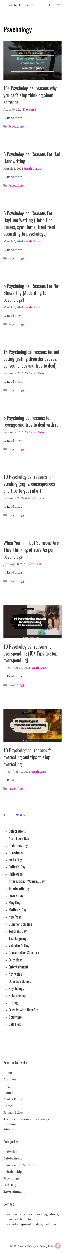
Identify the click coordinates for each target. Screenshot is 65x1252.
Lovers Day (16, 895)
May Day (14, 902)
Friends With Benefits (23, 1009)
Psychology (16, 127)
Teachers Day (18, 931)
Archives (9, 1079)
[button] (49, 5)
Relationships (18, 995)
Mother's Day (18, 909)
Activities (15, 974)
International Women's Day (27, 881)
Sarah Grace (32, 169)
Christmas (16, 852)
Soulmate (15, 1017)
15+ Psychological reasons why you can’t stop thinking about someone (30, 94)
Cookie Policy (13, 1099)
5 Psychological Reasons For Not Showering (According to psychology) (31, 292)
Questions (16, 960)
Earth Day (15, 859)
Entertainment (18, 967)
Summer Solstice (20, 924)
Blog (6, 1086)
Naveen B (30, 110)
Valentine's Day (19, 945)
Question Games (20, 981)
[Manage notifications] (58, 1245)
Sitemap (9, 1129)
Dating (13, 1002)
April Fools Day (19, 838)
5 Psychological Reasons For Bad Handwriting (31, 158)
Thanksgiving (18, 938)
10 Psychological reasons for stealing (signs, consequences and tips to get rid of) (29, 483)
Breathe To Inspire (20, 5)
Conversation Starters (24, 952)
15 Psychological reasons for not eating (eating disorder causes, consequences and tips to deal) (31, 358)
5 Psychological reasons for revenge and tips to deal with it (30, 421)
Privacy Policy (13, 1113)
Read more (14, 118)
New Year (15, 917)
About (7, 1073)
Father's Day (17, 866)
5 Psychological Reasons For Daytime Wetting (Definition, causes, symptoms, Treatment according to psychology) (29, 223)
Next (21, 815)
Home (7, 1106)
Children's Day (18, 845)
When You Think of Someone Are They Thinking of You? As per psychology (31, 549)
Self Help (15, 1024)
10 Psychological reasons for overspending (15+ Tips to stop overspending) (30, 653)
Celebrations (17, 831)
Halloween (16, 874)
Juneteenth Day (19, 888)
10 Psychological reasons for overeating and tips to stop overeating (28, 757)
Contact (8, 1093)
